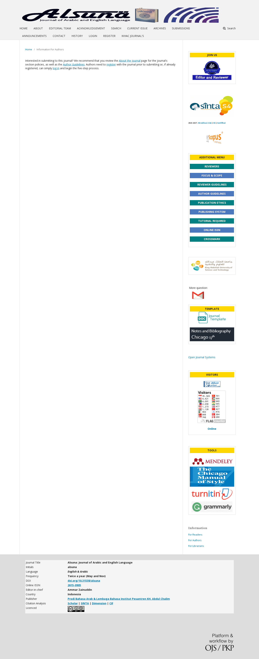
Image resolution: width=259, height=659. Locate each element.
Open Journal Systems (201, 357)
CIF (111, 603)
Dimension (99, 603)
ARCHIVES (160, 28)
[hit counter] (212, 386)
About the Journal (129, 60)
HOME (23, 28)
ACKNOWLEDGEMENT (91, 28)
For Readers (195, 534)
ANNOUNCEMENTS (34, 36)
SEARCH (116, 28)
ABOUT (38, 28)
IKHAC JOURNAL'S (133, 36)
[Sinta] (211, 115)
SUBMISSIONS (181, 28)
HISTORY (77, 36)
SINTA (85, 603)
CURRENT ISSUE (137, 28)
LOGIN (93, 36)
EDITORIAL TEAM (60, 28)
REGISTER (109, 36)
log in (56, 68)
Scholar (73, 603)
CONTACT (59, 36)
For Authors (195, 540)
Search (231, 28)
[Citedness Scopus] (211, 148)
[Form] (212, 80)
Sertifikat (221, 123)
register (111, 64)
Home (28, 49)
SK (214, 123)
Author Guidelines (74, 64)
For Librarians (196, 546)
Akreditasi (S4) (204, 123)
